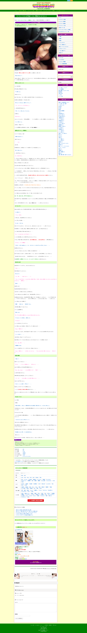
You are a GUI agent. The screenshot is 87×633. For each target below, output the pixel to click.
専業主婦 (34, 479)
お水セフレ (60, 136)
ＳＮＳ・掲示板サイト (62, 44)
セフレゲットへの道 (31, 10)
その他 (24, 451)
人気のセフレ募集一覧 (22, 10)
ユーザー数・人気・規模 (62, 103)
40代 (30, 477)
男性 (22, 475)
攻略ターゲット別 (39, 10)
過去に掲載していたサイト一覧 (63, 90)
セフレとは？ (61, 57)
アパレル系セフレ (61, 140)
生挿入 (42, 493)
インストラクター (49, 480)
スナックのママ (48, 479)
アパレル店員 (43, 480)
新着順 (60, 38)
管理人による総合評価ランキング (64, 102)
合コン (29, 491)
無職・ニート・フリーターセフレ (64, 146)
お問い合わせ (61, 93)
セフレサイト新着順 (62, 21)
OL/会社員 (30, 479)
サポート (60, 112)
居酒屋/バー (36, 490)
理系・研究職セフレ (62, 151)
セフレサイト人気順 (62, 19)
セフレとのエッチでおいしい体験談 (49, 10)
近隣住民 (31, 488)
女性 (23, 449)
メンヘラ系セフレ (61, 130)
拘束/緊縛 (53, 493)
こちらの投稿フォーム (19, 461)
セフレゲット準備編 (62, 61)
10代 (22, 477)
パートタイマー (39, 479)
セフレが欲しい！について (60, 10)
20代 (25, 477)
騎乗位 (32, 493)
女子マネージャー (24, 480)
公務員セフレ (61, 150)
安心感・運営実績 (61, 110)
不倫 (52, 568)
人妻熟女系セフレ (61, 117)
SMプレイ (49, 493)
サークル (40, 490)
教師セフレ (60, 153)
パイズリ (31, 495)
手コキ (46, 494)
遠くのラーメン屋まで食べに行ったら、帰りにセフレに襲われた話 (26, 511)
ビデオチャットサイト (62, 48)
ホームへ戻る (61, 96)
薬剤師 (36, 480)
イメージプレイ (28, 494)
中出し (39, 493)
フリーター (25, 479)
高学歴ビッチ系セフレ (62, 126)
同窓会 (28, 490)
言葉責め (23, 494)
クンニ (27, 495)
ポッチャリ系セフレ (62, 123)
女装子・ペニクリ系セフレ (63, 133)
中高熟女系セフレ (61, 120)
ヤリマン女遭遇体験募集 (63, 63)
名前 (35, 614)
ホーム (16, 10)
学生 (22, 479)
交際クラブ (61, 52)
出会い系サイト (50, 490)
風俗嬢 (44, 479)
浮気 (53, 568)
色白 (55, 568)
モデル (54, 480)
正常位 (22, 493)
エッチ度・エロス (61, 105)
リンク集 (60, 94)
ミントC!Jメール (18, 529)
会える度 (60, 106)
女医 (32, 480)
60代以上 (37, 477)
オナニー (34, 495)
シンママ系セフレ (61, 119)
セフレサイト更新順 (62, 23)
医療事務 (29, 480)
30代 (28, 477)
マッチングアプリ (24, 491)
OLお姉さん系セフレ (62, 116)
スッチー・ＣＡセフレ (62, 147)
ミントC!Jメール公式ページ (35, 562)
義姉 (37, 488)
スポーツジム (45, 490)
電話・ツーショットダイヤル (63, 46)
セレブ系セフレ (61, 127)
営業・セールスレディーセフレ (63, 143)
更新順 (60, 40)
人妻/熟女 (24, 452)
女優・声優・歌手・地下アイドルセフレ (65, 154)
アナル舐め (23, 495)
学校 (22, 490)
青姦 (46, 495)
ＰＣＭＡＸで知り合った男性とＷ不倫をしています (24, 513)
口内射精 (42, 494)
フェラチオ (29, 456)
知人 (34, 488)
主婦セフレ (60, 137)
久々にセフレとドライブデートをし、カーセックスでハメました (26, 512)
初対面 (28, 488)
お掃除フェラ (38, 494)
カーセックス (25, 456)
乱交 (45, 493)
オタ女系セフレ (61, 122)
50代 (33, 477)
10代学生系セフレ (61, 113)
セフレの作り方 (61, 59)
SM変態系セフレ (61, 129)
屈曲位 (36, 493)
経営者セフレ (61, 144)
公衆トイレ (50, 495)
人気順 (60, 36)
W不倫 (45, 568)
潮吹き (38, 495)
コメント (16, 602)
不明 (23, 450)
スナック (31, 490)
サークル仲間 (23, 488)
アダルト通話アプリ (62, 50)
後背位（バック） (27, 493)
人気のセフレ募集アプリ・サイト (66, 34)
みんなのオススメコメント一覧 (64, 31)
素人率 (60, 109)
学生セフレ (60, 134)
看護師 (39, 480)
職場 (25, 490)
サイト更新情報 (61, 89)
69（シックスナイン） (51, 494)
